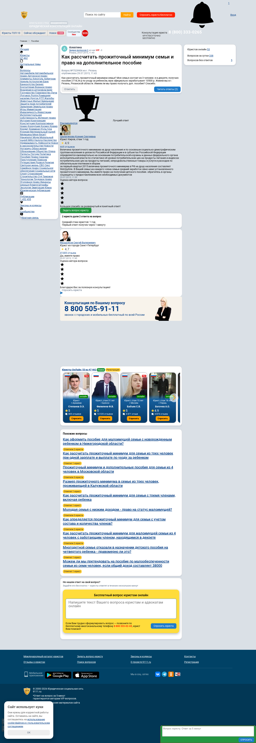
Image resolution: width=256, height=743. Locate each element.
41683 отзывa (68, 250)
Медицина (26, 134)
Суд (40, 176)
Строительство (29, 176)
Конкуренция (38, 120)
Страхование (35, 173)
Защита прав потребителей (35, 103)
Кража (53, 126)
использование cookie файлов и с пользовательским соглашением (29, 723)
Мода (36, 137)
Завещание (47, 101)
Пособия (25, 157)
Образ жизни (39, 148)
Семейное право (29, 168)
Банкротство (28, 84)
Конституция (28, 123)
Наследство (50, 140)
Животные (26, 101)
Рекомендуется (68, 123)
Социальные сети (45, 170)
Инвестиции (44, 112)
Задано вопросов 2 (78, 50)
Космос (45, 126)
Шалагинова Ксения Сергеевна (78, 136)
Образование (28, 151)
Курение (25, 131)
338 (211, 55)
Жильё (37, 101)
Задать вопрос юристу (76, 210)
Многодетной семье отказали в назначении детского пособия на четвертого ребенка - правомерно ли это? (115, 549)
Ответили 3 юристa (73, 477)
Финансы (45, 182)
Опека (51, 151)
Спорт (24, 173)
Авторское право (37, 76)
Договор (25, 95)
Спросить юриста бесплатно (156, 14)
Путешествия (28, 162)
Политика (45, 154)
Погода (35, 154)
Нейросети (44, 143)
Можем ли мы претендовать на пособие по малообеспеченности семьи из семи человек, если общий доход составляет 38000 (116, 563)
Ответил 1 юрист (72, 463)
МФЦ (31, 140)
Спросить (76, 418)
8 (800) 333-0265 (185, 32)
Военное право (43, 87)
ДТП (41, 98)
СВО (42, 165)
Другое (34, 98)
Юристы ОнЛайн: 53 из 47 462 (79, 369)
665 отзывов (67, 144)
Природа (42, 159)
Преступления (28, 159)
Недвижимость (29, 143)
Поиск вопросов (86, 662)
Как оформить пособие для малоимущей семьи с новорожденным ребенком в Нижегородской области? (117, 441)
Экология (26, 187)
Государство (27, 92)
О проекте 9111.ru (141, 662)
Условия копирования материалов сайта (56, 702)
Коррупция (34, 126)
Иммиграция (34, 109)
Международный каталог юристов (43, 656)
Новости (48, 145)
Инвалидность (28, 112)
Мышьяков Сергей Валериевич (78, 242)
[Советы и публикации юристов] (24, 15)
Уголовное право (30, 182)
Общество (42, 151)
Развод (40, 162)
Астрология (36, 81)
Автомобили (27, 73)
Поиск (101, 370)
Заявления (26, 106)
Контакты (190, 656)
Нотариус (26, 148)
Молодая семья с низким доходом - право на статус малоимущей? (117, 509)
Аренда (24, 81)
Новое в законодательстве (39, 144)
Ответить (69, 89)
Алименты (26, 78)
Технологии (27, 179)
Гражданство (43, 92)
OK (28, 732)
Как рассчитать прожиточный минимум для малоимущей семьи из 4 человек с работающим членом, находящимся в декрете (119, 535)
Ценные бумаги (29, 184)
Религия (49, 162)
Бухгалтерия (27, 87)
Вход (233, 14)
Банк (46, 81)
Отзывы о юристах (34, 662)
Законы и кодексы (141, 656)
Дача (54, 92)
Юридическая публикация (35, 190)
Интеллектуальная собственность (31, 116)
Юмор (48, 187)
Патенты (25, 154)
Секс (47, 165)
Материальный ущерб (42, 131)
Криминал (35, 129)
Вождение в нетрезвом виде (36, 89)
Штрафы (43, 184)
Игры (23, 109)
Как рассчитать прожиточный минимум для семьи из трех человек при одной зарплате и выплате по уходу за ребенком (118, 455)
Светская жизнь (29, 165)
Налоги (38, 140)
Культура (46, 129)
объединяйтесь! (59, 23)
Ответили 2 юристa (73, 449)
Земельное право (43, 106)
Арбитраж (50, 78)
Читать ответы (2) (167, 89)
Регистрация (113, 370)
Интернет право (47, 117)
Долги (34, 95)
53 (208, 49)
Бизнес (40, 84)
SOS (85, 33)
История (25, 120)
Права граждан (39, 157)
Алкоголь (38, 78)
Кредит (24, 129)
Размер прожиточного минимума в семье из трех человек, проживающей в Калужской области (111, 483)
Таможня (48, 176)
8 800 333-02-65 (123, 626)
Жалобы (49, 98)
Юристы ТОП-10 (11, 33)
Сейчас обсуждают (35, 33)
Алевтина (75, 47)
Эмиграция (38, 187)
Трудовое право (43, 179)
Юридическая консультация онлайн (55, 26)
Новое (56, 33)
